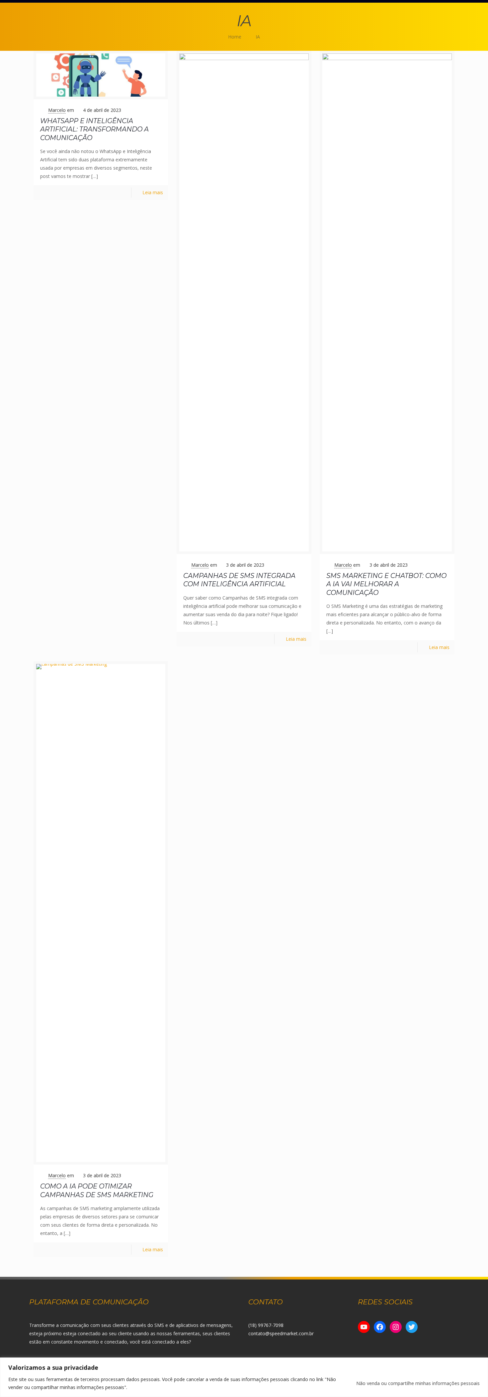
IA (258, 37)
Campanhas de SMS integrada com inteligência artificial (239, 580)
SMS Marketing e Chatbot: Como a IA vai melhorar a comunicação (386, 584)
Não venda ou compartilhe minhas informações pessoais (418, 1383)
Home (234, 37)
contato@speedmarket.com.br (281, 1333)
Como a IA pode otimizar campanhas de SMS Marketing (96, 1190)
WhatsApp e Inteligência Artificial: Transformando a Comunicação (94, 129)
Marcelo (57, 110)
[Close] (481, 1363)
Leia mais (152, 192)
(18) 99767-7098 (266, 1325)
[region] (244, 1377)
